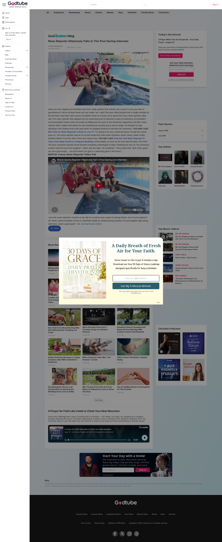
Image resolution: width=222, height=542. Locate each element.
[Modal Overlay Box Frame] (111, 271)
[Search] (145, 4)
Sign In (8, 39)
